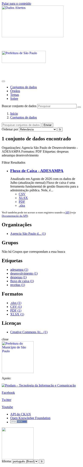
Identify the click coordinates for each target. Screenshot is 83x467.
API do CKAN (20, 414)
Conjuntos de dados (23, 87)
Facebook (8, 392)
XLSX (23, 198)
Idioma (6, 461)
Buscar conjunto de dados (19, 106)
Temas (14, 95)
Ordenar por (10, 129)
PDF (22, 201)
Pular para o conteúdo (16, 3)
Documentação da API (14, 215)
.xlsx (22, 205)
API (67, 212)
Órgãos (15, 91)
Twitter (6, 400)
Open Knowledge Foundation (30, 418)
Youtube (7, 407)
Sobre (14, 98)
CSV (22, 194)
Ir (60, 129)
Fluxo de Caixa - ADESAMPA (36, 171)
